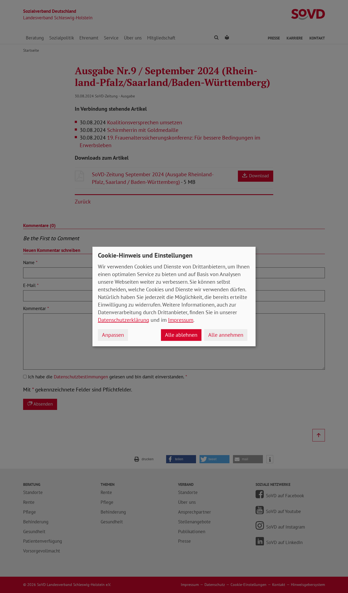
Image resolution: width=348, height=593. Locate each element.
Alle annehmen (225, 334)
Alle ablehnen (181, 334)
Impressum (180, 319)
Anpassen (113, 334)
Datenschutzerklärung (123, 319)
